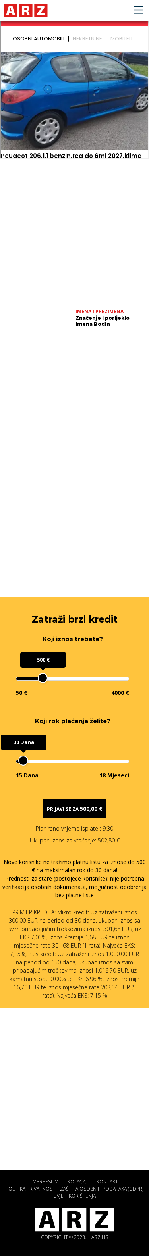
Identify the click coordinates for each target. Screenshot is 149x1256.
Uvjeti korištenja (74, 1196)
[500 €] (43, 678)
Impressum (44, 1181)
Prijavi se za (75, 808)
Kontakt (107, 1181)
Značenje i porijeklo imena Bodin (102, 321)
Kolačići (77, 1181)
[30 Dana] (23, 761)
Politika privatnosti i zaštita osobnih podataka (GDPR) (74, 1188)
